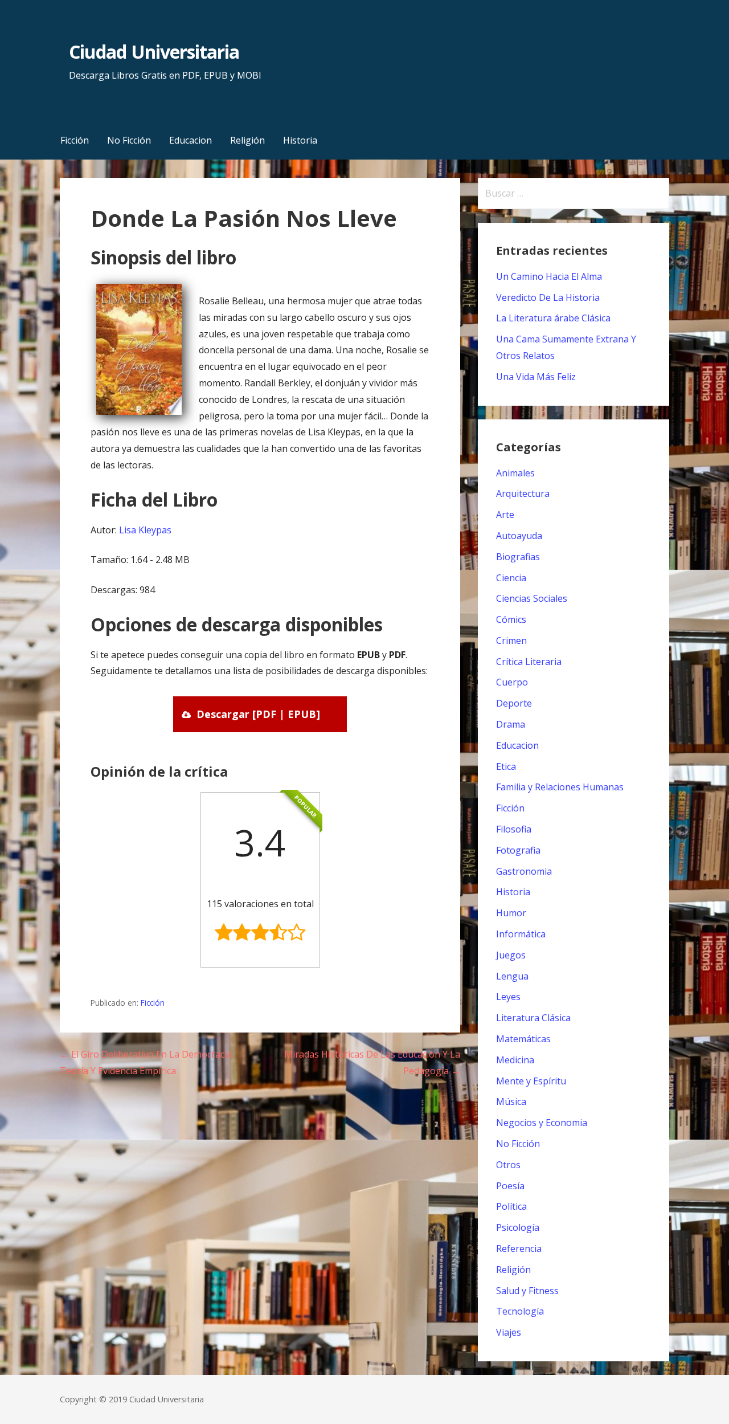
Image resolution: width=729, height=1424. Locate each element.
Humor (511, 913)
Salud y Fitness (527, 1290)
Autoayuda (519, 535)
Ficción (74, 140)
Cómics (511, 619)
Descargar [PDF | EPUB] (258, 714)
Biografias (518, 556)
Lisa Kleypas (145, 530)
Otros (508, 1164)
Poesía (510, 1186)
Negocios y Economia (541, 1122)
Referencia (519, 1248)
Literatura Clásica (533, 1017)
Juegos (511, 955)
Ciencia (511, 578)
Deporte (514, 703)
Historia (300, 140)
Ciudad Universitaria (154, 51)
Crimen (511, 640)
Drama (510, 724)
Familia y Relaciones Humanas (560, 787)
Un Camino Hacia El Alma (549, 276)
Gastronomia (524, 871)
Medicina (515, 1060)
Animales (515, 473)
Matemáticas (523, 1039)
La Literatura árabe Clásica (553, 318)
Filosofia (513, 829)
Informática (521, 934)
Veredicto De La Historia (548, 297)
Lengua (512, 976)
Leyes (508, 996)
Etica (506, 766)
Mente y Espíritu (531, 1081)
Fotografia (518, 850)
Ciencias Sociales (531, 598)
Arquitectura (523, 493)
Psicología (517, 1227)
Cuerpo (512, 682)
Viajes (508, 1332)
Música (511, 1101)
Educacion (190, 140)
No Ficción (129, 140)
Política (511, 1206)
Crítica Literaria (529, 661)
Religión (247, 140)
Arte (505, 514)
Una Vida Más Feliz (536, 376)
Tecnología (520, 1311)
